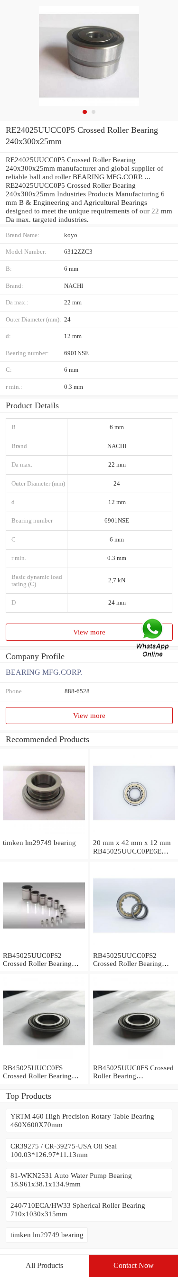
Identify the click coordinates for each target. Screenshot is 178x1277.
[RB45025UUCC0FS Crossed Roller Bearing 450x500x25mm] (44, 1059)
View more (89, 632)
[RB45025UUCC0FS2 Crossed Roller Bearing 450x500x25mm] (134, 947)
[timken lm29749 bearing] (44, 834)
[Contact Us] (153, 638)
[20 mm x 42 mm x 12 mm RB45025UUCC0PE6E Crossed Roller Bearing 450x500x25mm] (134, 834)
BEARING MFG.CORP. (44, 672)
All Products (44, 1265)
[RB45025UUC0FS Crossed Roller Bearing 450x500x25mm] (134, 1059)
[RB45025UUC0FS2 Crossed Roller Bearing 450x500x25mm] (44, 947)
